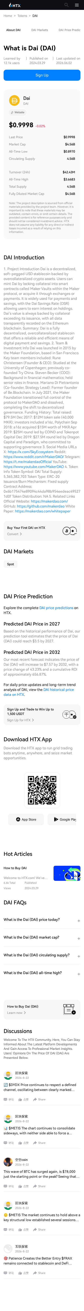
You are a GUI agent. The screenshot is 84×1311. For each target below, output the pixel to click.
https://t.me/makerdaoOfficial (28, 462)
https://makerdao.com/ (49, 501)
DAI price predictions (56, 608)
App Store (29, 819)
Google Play (68, 819)
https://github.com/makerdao (41, 506)
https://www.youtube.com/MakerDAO (34, 467)
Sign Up (42, 75)
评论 (11, 1099)
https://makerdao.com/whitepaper (43, 511)
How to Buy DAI (15, 868)
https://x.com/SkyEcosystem (31, 452)
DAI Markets (39, 30)
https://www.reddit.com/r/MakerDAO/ (34, 457)
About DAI (13, 30)
